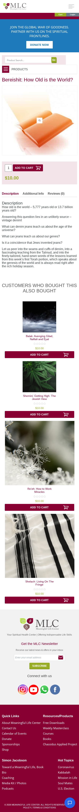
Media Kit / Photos (14, 783)
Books (47, 739)
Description (10, 193)
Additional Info (33, 193)
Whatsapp (44, 690)
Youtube (34, 690)
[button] (69, 802)
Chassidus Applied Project (60, 744)
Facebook (55, 690)
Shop (5, 749)
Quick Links (10, 716)
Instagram (23, 690)
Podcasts (8, 788)
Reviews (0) (56, 193)
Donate (7, 739)
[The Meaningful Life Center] (14, 6)
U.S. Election (66, 788)
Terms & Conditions (44, 807)
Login (72, 14)
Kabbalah (64, 772)
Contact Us (9, 728)
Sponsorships (11, 744)
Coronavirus (66, 767)
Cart (60, 14)
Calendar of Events (14, 733)
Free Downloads (53, 723)
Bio (4, 772)
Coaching (8, 778)
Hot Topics (66, 760)
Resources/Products (58, 716)
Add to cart (24, 167)
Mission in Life (67, 778)
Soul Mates (65, 783)
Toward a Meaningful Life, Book (23, 767)
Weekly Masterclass (56, 728)
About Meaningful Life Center (21, 723)
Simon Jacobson (14, 760)
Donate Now (39, 45)
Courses (48, 733)
